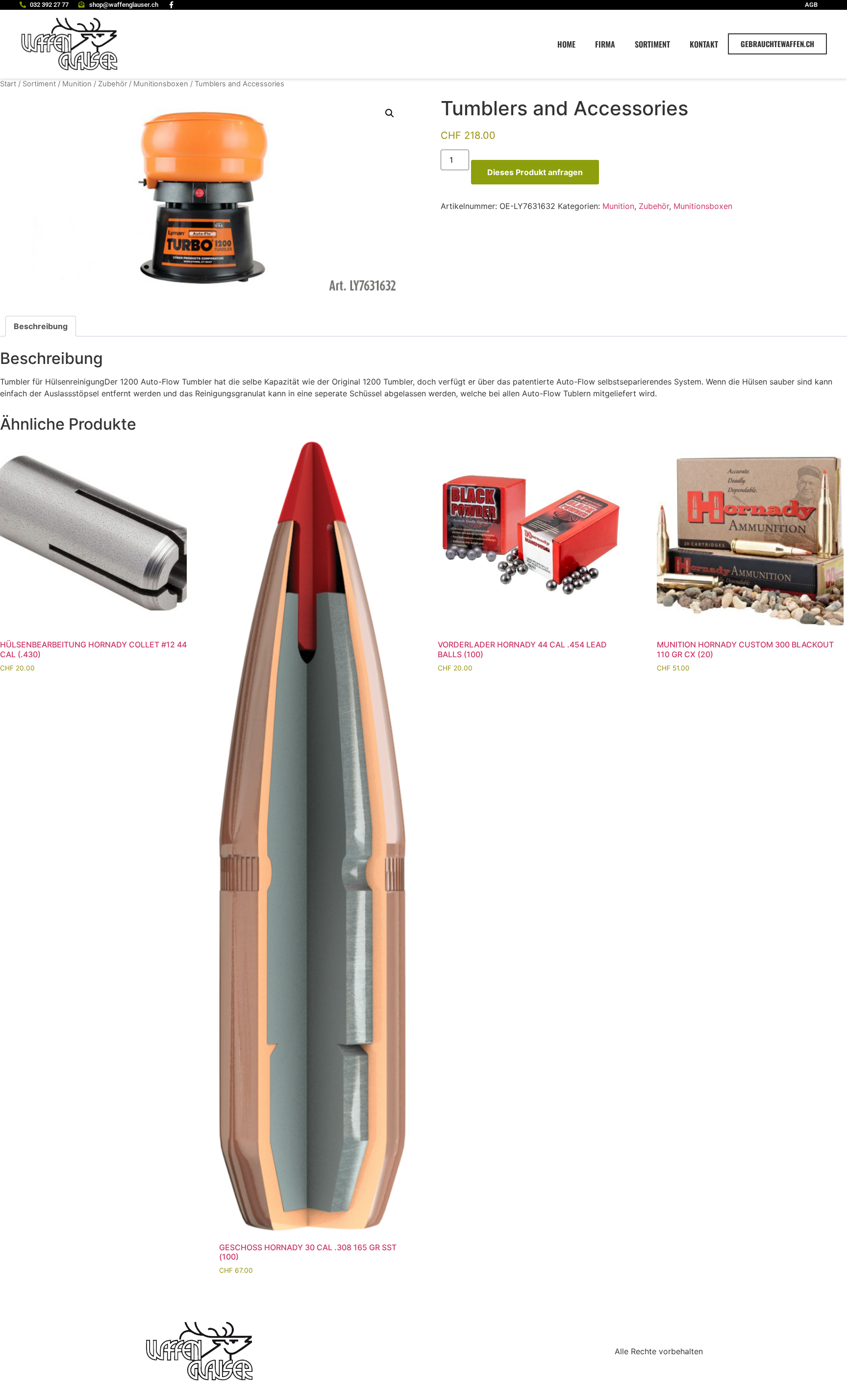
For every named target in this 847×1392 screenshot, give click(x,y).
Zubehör (112, 83)
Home (566, 44)
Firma (605, 44)
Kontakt (704, 44)
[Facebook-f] (171, 4)
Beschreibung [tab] (41, 326)
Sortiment (652, 44)
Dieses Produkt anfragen (535, 172)
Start (8, 83)
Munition (77, 83)
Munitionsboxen (160, 83)
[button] (390, 113)
